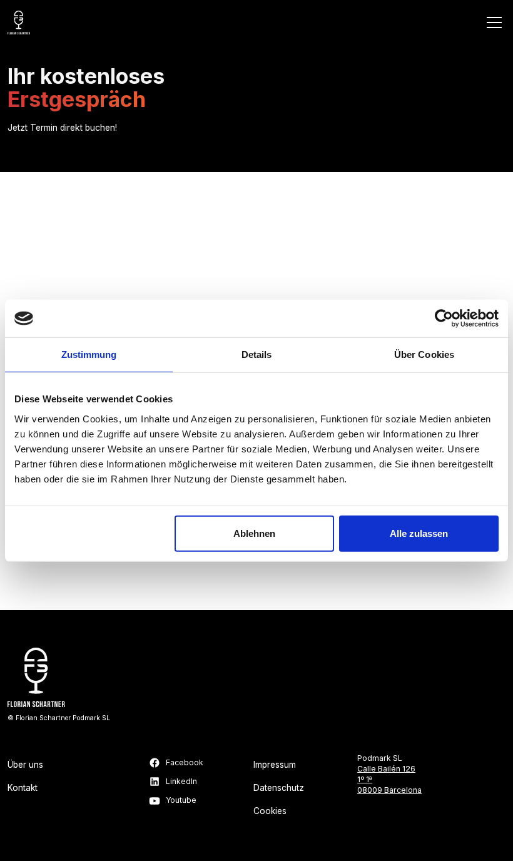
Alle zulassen (419, 532)
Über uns (25, 765)
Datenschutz (278, 788)
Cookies (270, 811)
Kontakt (23, 788)
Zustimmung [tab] (89, 354)
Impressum (274, 765)
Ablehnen (254, 532)
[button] (492, 23)
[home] (19, 22)
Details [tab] (256, 354)
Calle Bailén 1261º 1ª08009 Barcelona (389, 779)
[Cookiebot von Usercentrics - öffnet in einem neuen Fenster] (444, 318)
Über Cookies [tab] (424, 354)
